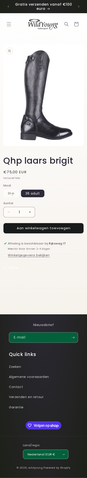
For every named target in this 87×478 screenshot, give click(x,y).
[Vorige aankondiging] (8, 6)
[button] (9, 24)
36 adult (32, 193)
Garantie (16, 407)
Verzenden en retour (26, 397)
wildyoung (35, 467)
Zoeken (15, 366)
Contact (16, 387)
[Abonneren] (73, 337)
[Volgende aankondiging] (79, 6)
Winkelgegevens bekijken (29, 255)
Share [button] (13, 268)
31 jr (13, 194)
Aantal (8, 203)
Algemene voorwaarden (29, 377)
